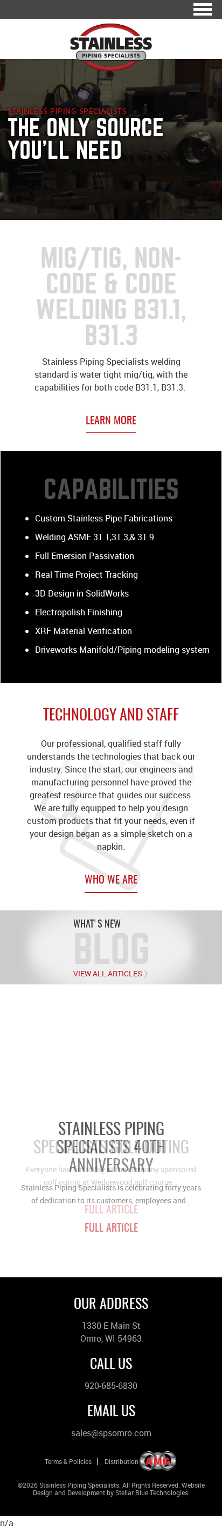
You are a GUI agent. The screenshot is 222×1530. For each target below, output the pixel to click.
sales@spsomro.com (111, 1433)
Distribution (121, 1462)
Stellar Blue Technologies (151, 1492)
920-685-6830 (111, 1386)
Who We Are (111, 880)
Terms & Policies (68, 1461)
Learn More (111, 421)
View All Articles (107, 973)
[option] (111, 1114)
